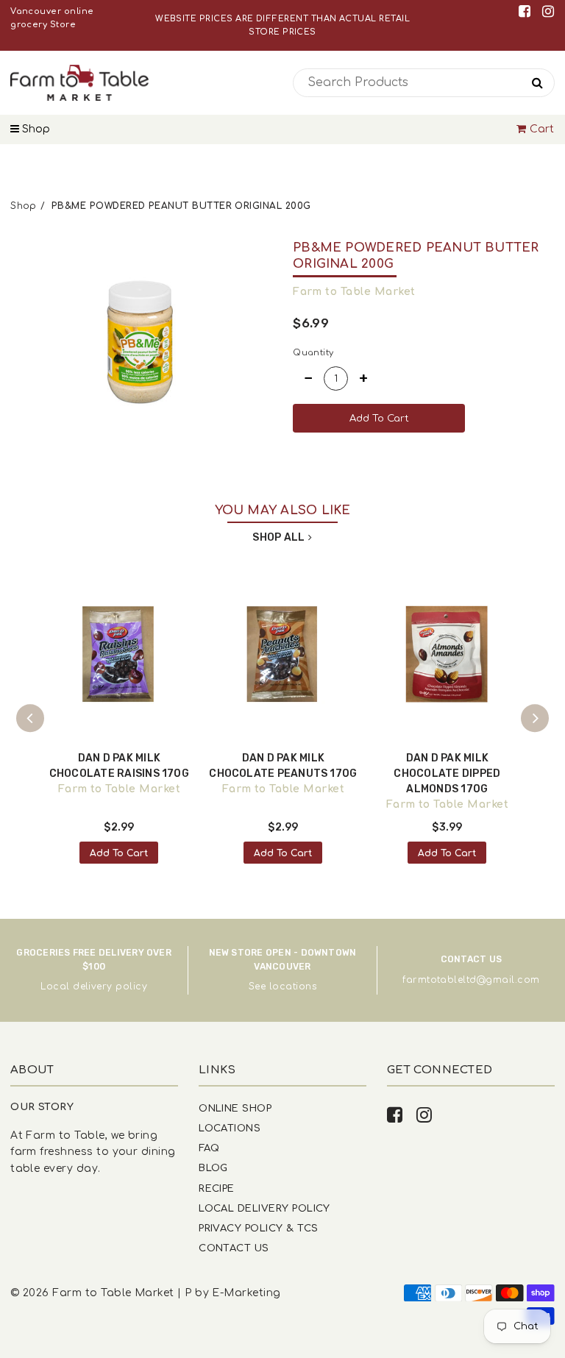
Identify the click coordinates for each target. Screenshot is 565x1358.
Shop (34, 129)
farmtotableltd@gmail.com (470, 980)
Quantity (313, 353)
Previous (30, 718)
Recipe (217, 1188)
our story (42, 1106)
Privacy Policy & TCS (258, 1228)
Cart (542, 129)
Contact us (234, 1248)
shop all (278, 537)
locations (292, 986)
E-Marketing (246, 1292)
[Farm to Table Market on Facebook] (527, 11)
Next (535, 718)
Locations (229, 1128)
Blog (213, 1167)
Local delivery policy (93, 986)
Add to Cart (119, 853)
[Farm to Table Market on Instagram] (548, 11)
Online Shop (235, 1108)
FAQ (209, 1147)
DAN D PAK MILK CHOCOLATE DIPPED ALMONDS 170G (447, 773)
